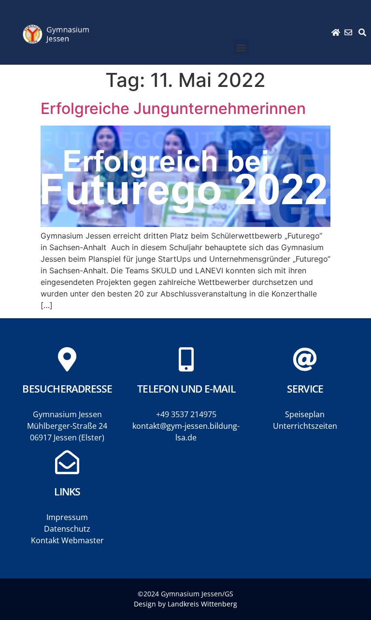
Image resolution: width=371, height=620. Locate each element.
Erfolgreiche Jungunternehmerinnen (173, 108)
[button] (241, 47)
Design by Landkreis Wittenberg (185, 603)
